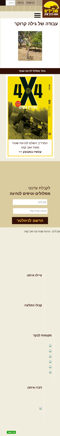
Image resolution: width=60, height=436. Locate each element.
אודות (39, 393)
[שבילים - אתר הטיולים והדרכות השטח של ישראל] (51, 9)
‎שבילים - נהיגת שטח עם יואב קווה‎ (42, 231)
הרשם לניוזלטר (30, 220)
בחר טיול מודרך (33, 286)
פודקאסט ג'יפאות (20, 361)
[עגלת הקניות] (33, 8)
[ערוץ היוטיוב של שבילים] (27, 8)
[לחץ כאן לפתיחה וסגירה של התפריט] (38, 15)
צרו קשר (37, 398)
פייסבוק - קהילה (22, 346)
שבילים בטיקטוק (39, 375)
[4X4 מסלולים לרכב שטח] (30, 108)
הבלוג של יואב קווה (17, 356)
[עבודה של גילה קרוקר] (30, 46)
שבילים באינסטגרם (16, 367)
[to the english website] (3, 8)
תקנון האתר (35, 403)
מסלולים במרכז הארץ (30, 316)
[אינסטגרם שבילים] (21, 8)
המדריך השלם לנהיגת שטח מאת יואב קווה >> (30, 147)
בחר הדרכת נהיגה (32, 291)
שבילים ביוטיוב (24, 351)
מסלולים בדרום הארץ (30, 321)
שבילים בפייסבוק (38, 340)
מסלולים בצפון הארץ (31, 310)
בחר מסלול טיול (33, 281)
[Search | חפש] (3, 3)
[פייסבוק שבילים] (15, 8)
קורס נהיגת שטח (33, 296)
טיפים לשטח (35, 326)
